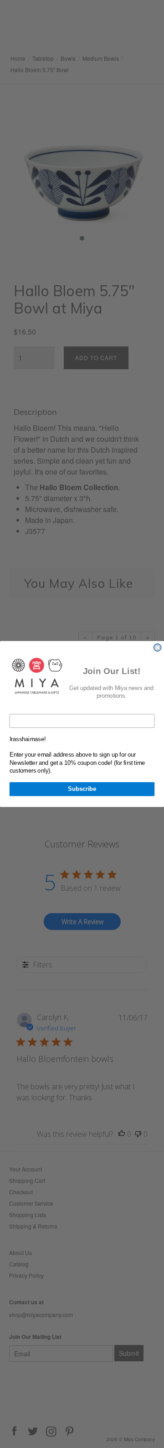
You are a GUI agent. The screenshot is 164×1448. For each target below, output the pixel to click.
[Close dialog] (157, 647)
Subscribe (82, 789)
